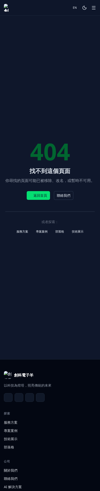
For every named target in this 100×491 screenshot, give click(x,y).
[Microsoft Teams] (19, 397)
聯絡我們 (63, 195)
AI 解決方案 (13, 486)
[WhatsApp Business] (29, 397)
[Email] (8, 397)
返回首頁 (40, 195)
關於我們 (10, 470)
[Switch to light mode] (84, 8)
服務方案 (22, 231)
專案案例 (42, 231)
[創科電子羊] (8, 8)
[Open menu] (94, 8)
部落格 (59, 231)
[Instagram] (40, 397)
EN (75, 8)
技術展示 (77, 231)
